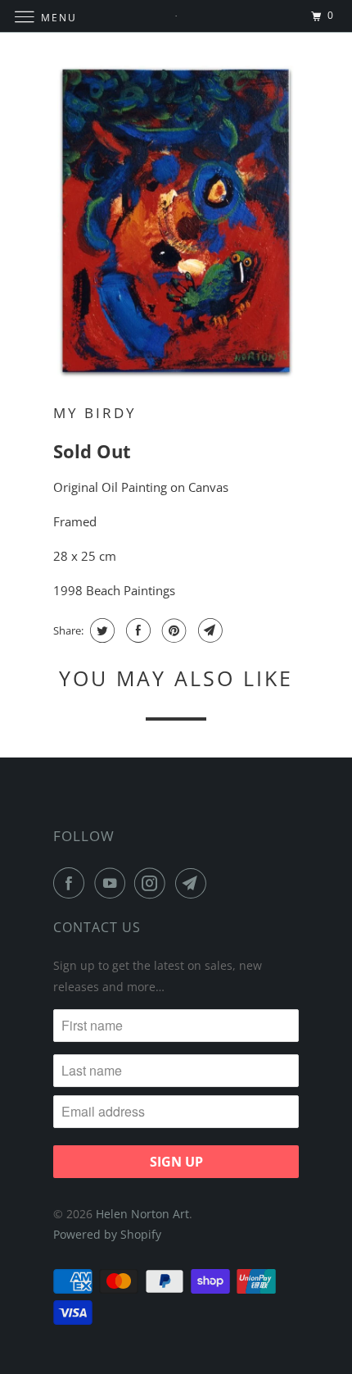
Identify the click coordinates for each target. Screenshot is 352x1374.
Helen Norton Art (142, 1214)
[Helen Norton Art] (176, 16)
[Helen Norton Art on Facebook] (72, 883)
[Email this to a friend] (208, 630)
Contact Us (97, 927)
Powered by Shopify (107, 1234)
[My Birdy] (176, 222)
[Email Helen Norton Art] (194, 883)
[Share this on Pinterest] (172, 630)
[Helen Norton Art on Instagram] (153, 883)
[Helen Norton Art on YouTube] (113, 883)
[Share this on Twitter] (100, 630)
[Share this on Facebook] (136, 630)
